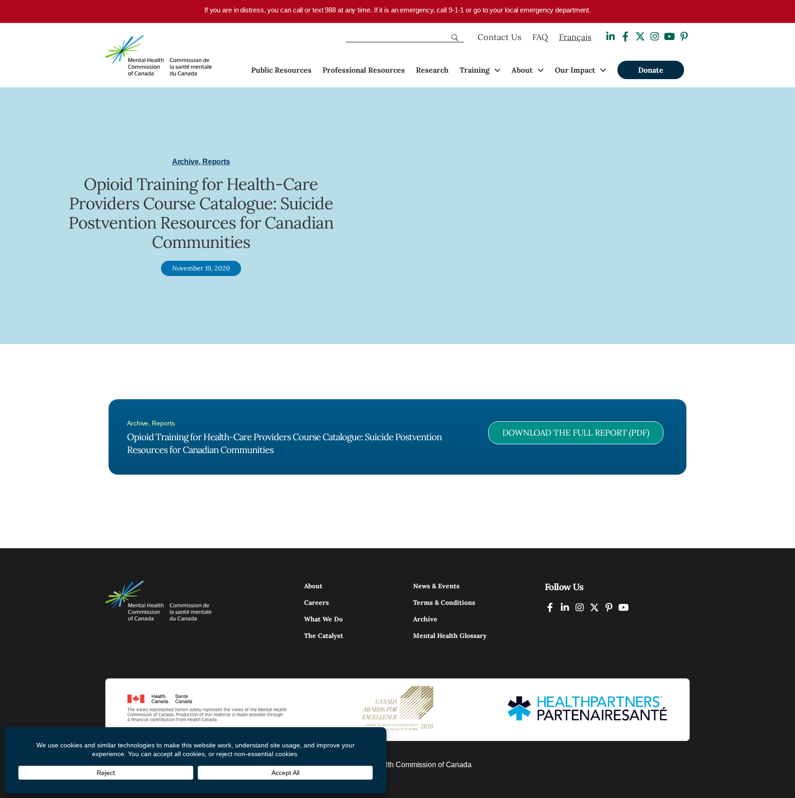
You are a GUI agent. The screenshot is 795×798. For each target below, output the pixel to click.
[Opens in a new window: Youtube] (669, 36)
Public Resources (281, 70)
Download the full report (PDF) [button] (575, 432)
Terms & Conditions (444, 602)
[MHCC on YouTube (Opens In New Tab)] (623, 607)
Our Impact (575, 70)
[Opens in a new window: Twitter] (639, 36)
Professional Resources (364, 70)
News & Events (436, 586)
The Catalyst (323, 636)
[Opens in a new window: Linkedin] (610, 36)
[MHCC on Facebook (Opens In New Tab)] (550, 607)
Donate (650, 70)
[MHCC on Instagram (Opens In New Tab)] (579, 607)
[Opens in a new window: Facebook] (625, 36)
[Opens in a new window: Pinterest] (684, 36)
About (522, 70)
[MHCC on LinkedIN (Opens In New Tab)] (564, 607)
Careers (316, 602)
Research (432, 70)
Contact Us (499, 37)
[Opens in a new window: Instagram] (654, 36)
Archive (425, 619)
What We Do (323, 619)
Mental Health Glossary (450, 636)
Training (475, 70)
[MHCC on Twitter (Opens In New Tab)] (594, 607)
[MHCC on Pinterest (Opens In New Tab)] (609, 607)
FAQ (540, 37)
